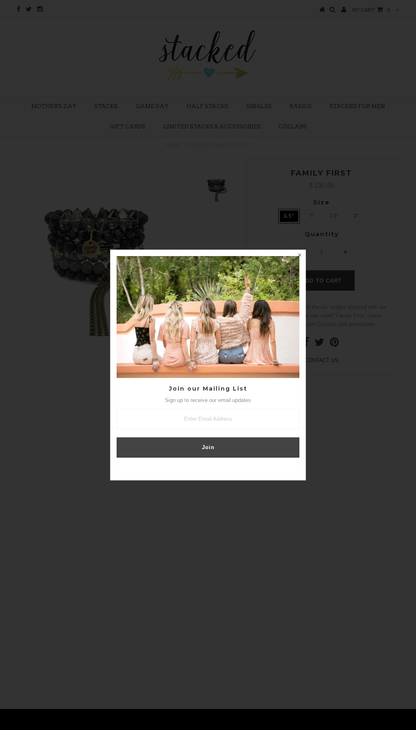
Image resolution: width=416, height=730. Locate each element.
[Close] (299, 256)
